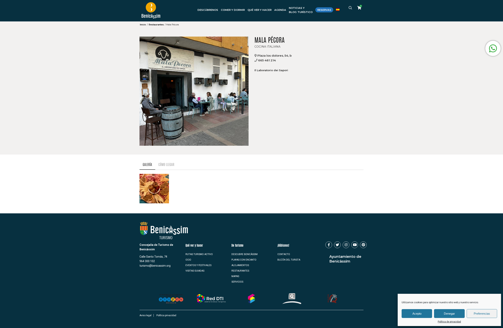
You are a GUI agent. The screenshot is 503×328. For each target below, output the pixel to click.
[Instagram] (346, 245)
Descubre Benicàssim (244, 254)
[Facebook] (329, 245)
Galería (147, 165)
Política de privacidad (449, 321)
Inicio (143, 24)
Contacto (283, 254)
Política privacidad (166, 315)
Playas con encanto (243, 259)
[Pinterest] (363, 245)
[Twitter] (337, 245)
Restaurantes (156, 24)
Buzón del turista (288, 259)
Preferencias (482, 313)
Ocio (188, 259)
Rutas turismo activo (199, 254)
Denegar (449, 313)
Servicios (237, 281)
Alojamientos (240, 265)
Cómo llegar (166, 165)
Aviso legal (145, 315)
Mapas (235, 276)
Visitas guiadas (194, 270)
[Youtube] (355, 245)
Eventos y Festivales (198, 265)
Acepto (416, 313)
